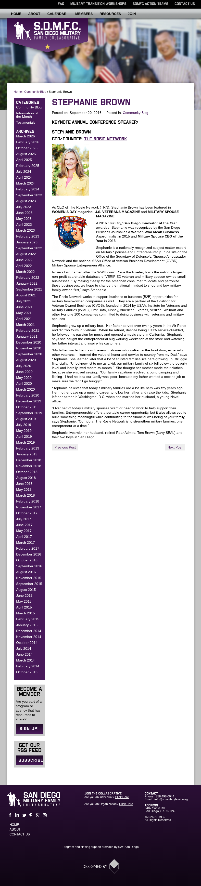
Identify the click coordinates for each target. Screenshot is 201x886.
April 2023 (24, 224)
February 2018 (27, 501)
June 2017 (24, 525)
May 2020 (24, 378)
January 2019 (27, 454)
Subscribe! (31, 760)
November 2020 (28, 348)
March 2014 (25, 660)
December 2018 (28, 460)
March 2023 (25, 230)
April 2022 (24, 266)
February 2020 (27, 395)
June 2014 (24, 654)
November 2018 (28, 466)
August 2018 (26, 478)
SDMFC (47, 38)
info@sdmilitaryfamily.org (171, 799)
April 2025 (24, 160)
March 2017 (25, 542)
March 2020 (25, 389)
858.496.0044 (165, 796)
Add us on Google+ (37, 815)
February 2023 (27, 236)
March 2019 (25, 442)
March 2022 (25, 272)
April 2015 (24, 607)
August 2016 (26, 572)
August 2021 (26, 295)
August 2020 (26, 360)
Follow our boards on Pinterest (30, 815)
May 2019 (24, 431)
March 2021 (25, 325)
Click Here (122, 797)
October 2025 (27, 148)
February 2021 (27, 330)
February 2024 (27, 189)
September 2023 (29, 195)
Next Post (174, 447)
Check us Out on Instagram (44, 815)
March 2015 (25, 613)
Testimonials (25, 122)
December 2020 (28, 342)
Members (84, 14)
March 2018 (25, 495)
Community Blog (35, 91)
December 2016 (28, 554)
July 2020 (23, 366)
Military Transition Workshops (98, 4)
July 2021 (23, 301)
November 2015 (28, 578)
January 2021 (27, 336)
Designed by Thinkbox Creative (100, 866)
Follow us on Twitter (23, 815)
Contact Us (185, 4)
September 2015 (29, 584)
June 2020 (24, 372)
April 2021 (24, 319)
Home (16, 14)
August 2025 (26, 154)
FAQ (61, 4)
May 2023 (24, 219)
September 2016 (29, 566)
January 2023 (27, 242)
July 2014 (23, 648)
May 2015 (24, 601)
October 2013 (27, 672)
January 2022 (27, 283)
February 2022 (27, 277)
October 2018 (27, 472)
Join (132, 14)
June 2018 (24, 484)
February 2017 (27, 548)
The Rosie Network (105, 139)
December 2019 (28, 401)
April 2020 (24, 383)
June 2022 (24, 260)
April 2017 (24, 537)
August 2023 (26, 201)
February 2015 (27, 619)
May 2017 (24, 531)
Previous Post (65, 447)
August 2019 (26, 419)
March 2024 (25, 183)
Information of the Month (27, 115)
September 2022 (29, 248)
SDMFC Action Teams (150, 4)
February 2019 (27, 448)
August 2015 (26, 590)
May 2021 (24, 313)
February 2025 (27, 166)
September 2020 (29, 354)
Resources (110, 14)
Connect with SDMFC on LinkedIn (16, 815)
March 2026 (25, 136)
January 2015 (27, 625)
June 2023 (24, 213)
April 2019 (24, 436)
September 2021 (29, 289)
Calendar (56, 14)
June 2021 (24, 307)
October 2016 (27, 560)
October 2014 (27, 643)
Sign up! (29, 729)
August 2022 (26, 254)
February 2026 (27, 142)
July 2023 (23, 207)
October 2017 (27, 513)
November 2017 (28, 507)
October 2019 (27, 407)
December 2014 (28, 631)
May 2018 (24, 489)
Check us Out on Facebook (9, 815)
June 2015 (24, 595)
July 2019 (23, 425)
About (34, 14)
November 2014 (28, 637)
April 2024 (24, 177)
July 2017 (23, 519)
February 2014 (27, 666)
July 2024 (23, 171)
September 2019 (29, 413)
